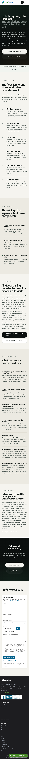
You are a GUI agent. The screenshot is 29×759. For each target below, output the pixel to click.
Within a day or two (9, 631)
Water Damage (4, 704)
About (2, 736)
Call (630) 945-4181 (15, 56)
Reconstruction (5, 715)
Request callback (9, 657)
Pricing (3, 729)
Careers (3, 740)
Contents (3, 711)
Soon (18, 628)
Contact (3, 750)
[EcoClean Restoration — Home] (7, 2)
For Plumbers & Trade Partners (8, 748)
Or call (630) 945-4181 (9, 660)
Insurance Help (5, 717)
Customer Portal (5, 746)
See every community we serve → (11, 531)
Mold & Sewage (5, 708)
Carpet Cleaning (5, 725)
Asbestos (3, 713)
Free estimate (22, 755)
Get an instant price (13, 51)
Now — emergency (9, 628)
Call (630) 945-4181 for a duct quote (14, 334)
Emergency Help (5, 719)
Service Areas (4, 744)
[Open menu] (25, 2)
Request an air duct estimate (14, 340)
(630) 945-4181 (15, 571)
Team (2, 738)
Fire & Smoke (4, 706)
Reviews (3, 742)
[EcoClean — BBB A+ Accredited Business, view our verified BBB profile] (11, 697)
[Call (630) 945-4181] (22, 2)
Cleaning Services (5, 727)
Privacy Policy (15, 652)
